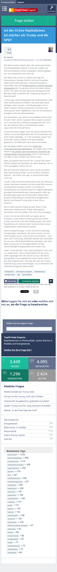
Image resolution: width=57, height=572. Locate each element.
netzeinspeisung (13, 546)
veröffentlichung (14, 478)
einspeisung (12, 522)
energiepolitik (13, 539)
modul (10, 505)
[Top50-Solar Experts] (23, 8)
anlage (10, 542)
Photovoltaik (10, 431)
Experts (20, 2)
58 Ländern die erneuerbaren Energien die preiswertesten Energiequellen (27, 152)
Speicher (8, 439)
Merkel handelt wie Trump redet (19, 392)
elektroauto (12, 495)
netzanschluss (12, 549)
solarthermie (12, 488)
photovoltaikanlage (15, 458)
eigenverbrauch (13, 468)
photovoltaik (12, 455)
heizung (10, 512)
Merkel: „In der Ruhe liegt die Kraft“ (20, 410)
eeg (9, 475)
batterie (11, 509)
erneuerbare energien (24, 271)
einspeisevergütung (15, 482)
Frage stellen (24, 20)
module (10, 532)
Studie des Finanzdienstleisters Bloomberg (23, 147)
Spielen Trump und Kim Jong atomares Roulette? (27, 406)
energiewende (13, 461)
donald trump (10, 274)
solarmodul (11, 529)
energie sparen (13, 536)
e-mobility (11, 502)
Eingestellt (7, 60)
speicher (11, 471)
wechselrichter (13, 498)
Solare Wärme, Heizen (14, 435)
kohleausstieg (40, 271)
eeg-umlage (12, 552)
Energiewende (26, 60)
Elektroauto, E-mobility (15, 427)
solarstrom (11, 492)
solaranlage (12, 485)
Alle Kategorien (11, 420)
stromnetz (11, 519)
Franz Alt (39, 60)
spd (18, 274)
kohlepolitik (9, 271)
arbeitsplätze (27, 274)
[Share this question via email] (35, 292)
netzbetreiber (13, 515)
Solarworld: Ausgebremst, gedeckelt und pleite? (26, 401)
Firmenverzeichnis (8, 2)
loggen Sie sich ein (19, 301)
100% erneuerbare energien (17, 525)
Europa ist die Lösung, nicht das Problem (23, 396)
